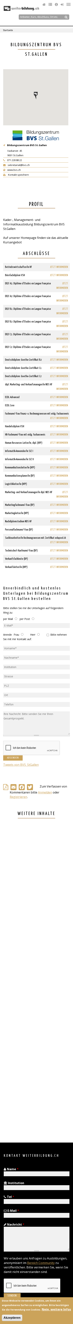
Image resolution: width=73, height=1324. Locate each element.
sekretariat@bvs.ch (18, 165)
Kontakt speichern (18, 174)
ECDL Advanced (12, 397)
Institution (15, 1183)
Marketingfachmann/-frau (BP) (19, 505)
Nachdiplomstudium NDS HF (18, 521)
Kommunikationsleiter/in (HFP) (20, 467)
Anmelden (45, 792)
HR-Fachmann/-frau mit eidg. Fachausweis (25, 434)
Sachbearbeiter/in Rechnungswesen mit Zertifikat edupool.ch (35, 537)
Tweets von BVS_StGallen (21, 765)
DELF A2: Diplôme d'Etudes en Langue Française (28, 296)
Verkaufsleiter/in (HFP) (16, 567)
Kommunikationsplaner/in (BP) (20, 475)
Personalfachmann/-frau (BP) (19, 529)
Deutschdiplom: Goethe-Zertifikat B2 (23, 359)
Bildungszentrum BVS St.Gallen (27, 145)
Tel (10, 1197)
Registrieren (18, 797)
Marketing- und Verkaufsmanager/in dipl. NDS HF (28, 492)
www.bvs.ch (14, 170)
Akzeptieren (12, 1317)
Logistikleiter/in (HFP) (16, 484)
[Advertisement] (36, 981)
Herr (32, 634)
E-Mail (13, 1211)
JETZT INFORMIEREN (59, 267)
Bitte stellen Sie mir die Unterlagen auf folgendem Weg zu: (33, 610)
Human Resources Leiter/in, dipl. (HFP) (23, 442)
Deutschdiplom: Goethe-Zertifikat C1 (23, 368)
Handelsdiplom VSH (14, 426)
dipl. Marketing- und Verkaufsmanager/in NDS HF (28, 384)
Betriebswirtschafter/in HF (18, 267)
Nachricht (15, 1224)
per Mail (8, 619)
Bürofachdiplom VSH (15, 275)
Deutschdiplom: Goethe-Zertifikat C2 (23, 376)
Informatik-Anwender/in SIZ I (19, 451)
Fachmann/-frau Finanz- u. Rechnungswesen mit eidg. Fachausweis (37, 413)
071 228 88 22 (14, 160)
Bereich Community (41, 1263)
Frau (16, 634)
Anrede (7, 634)
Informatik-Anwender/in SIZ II (19, 459)
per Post (25, 619)
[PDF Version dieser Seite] (6, 788)
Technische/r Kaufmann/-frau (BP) (21, 550)
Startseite (8, 30)
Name (12, 1169)
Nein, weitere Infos (56, 1309)
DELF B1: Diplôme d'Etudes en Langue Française (28, 309)
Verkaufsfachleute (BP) (16, 558)
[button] (35, 95)
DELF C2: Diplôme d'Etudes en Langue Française (28, 347)
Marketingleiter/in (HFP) (17, 513)
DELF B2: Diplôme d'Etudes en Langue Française (28, 321)
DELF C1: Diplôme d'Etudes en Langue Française (28, 334)
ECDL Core (9, 405)
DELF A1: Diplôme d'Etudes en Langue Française (28, 283)
